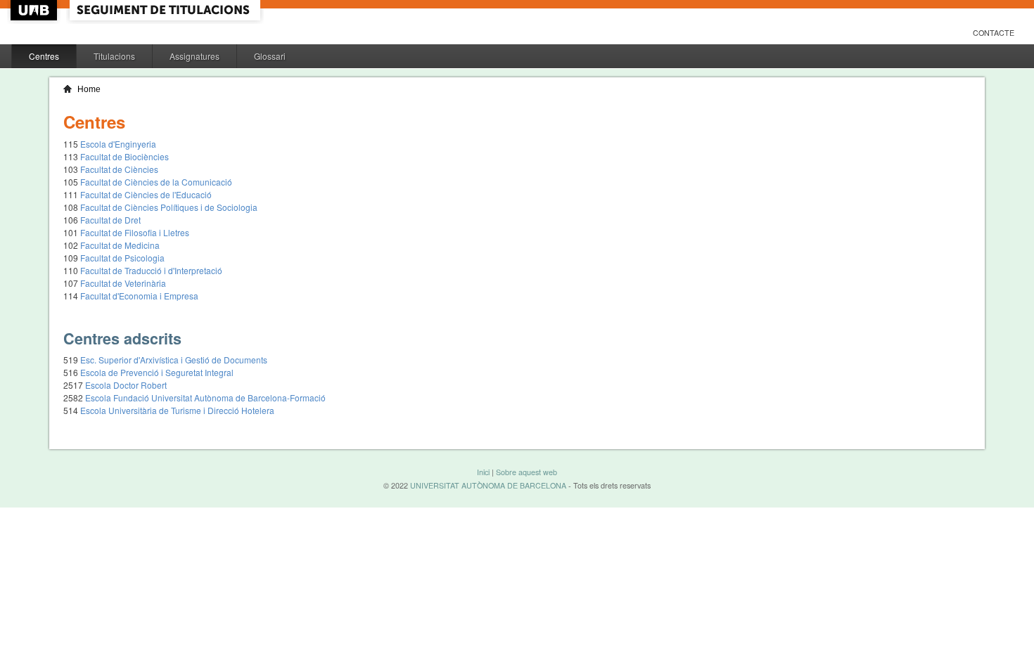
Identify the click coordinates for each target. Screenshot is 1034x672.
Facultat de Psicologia (122, 258)
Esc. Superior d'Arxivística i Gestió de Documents (173, 360)
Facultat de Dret (110, 220)
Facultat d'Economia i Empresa (139, 296)
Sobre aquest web (526, 472)
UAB (35, 10)
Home (89, 89)
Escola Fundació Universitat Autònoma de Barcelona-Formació (205, 397)
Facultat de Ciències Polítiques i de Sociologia (168, 207)
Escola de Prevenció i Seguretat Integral (157, 372)
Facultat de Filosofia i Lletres (134, 232)
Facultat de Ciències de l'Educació (146, 194)
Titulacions (114, 56)
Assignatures (194, 56)
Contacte (993, 32)
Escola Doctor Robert (126, 385)
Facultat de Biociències (124, 156)
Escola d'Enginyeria (118, 144)
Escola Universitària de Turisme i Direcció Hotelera (177, 410)
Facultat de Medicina (120, 245)
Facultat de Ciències (119, 169)
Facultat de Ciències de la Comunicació (156, 182)
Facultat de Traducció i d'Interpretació (151, 270)
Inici (483, 472)
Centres (44, 56)
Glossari (270, 56)
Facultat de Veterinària (123, 283)
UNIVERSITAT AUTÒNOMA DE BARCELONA (488, 485)
